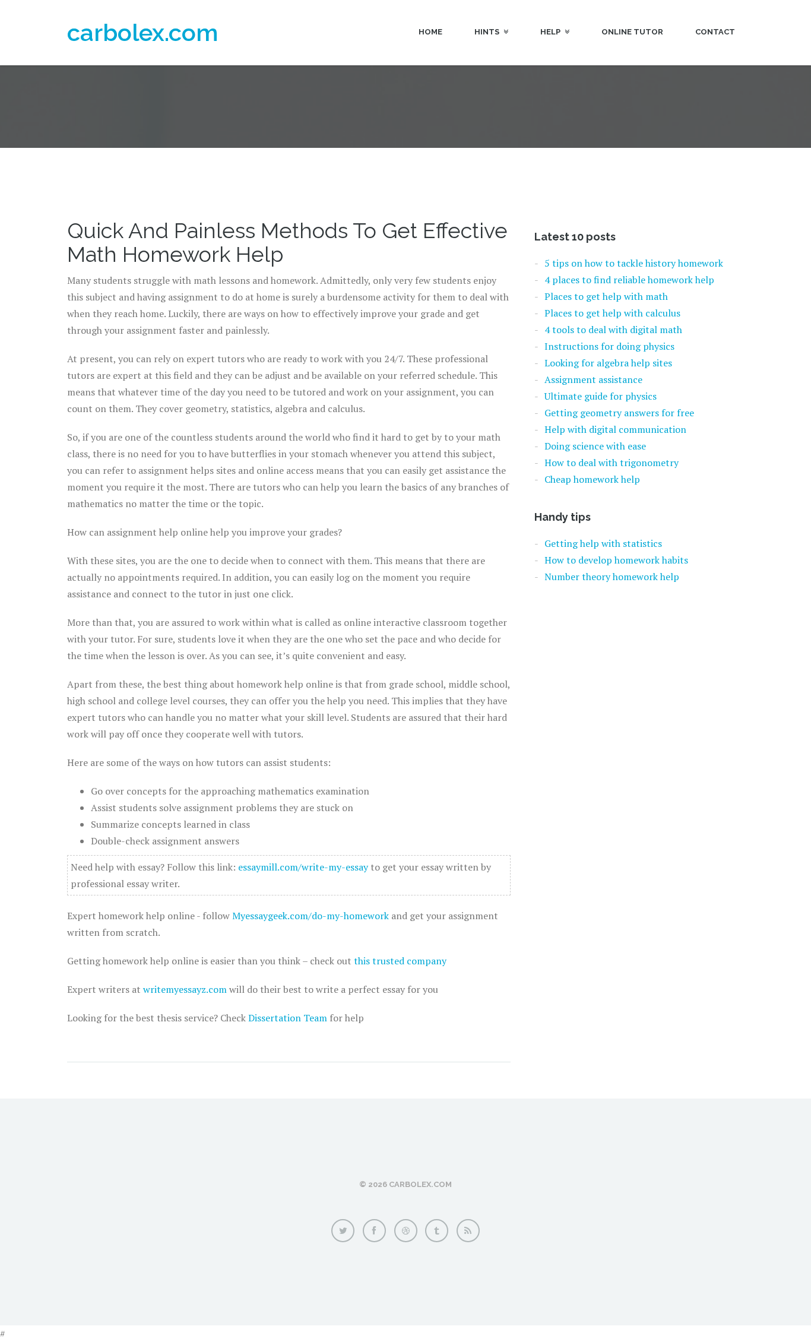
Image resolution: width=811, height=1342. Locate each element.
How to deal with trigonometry (611, 462)
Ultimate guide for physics (600, 396)
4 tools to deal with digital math (613, 329)
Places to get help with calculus (612, 312)
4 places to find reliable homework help (629, 279)
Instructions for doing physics (609, 346)
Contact (715, 31)
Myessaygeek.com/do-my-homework (310, 915)
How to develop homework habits (616, 559)
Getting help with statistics (603, 543)
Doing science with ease (595, 445)
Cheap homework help (592, 479)
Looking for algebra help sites (608, 362)
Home (430, 31)
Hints (486, 31)
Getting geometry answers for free (619, 412)
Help (550, 31)
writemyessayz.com (185, 989)
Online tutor (632, 31)
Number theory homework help (611, 576)
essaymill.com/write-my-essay (303, 866)
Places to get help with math (606, 296)
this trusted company (400, 960)
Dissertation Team (287, 1017)
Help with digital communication (615, 429)
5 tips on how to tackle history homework (633, 263)
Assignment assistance (593, 379)
